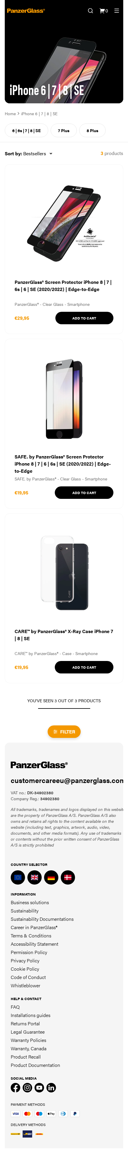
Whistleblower (25, 985)
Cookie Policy (25, 968)
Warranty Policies (28, 1040)
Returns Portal (25, 1023)
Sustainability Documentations (42, 918)
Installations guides (30, 1015)
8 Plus (92, 130)
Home (10, 113)
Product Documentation (35, 1065)
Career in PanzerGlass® (34, 927)
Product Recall (26, 1056)
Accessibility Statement (34, 943)
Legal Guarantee (28, 1031)
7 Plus (63, 130)
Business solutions (30, 902)
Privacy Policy (25, 960)
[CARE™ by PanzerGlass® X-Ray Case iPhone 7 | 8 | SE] (64, 598)
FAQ (15, 1006)
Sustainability (24, 910)
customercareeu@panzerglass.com (68, 780)
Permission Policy (29, 952)
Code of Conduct (28, 977)
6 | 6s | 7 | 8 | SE (26, 130)
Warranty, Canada (28, 1048)
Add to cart (84, 318)
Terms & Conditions (31, 935)
